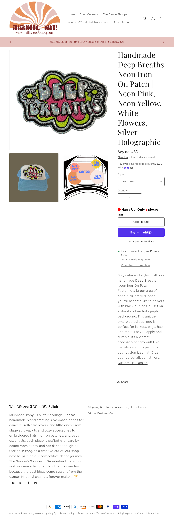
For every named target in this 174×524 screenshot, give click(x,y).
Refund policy (67, 513)
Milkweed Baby (26, 513)
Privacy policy (85, 513)
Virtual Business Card (101, 413)
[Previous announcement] (10, 41)
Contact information (148, 513)
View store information (135, 265)
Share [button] (124, 381)
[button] (89, 14)
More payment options (141, 241)
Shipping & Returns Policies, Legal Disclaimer (117, 407)
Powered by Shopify (45, 513)
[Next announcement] (164, 41)
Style (121, 174)
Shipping (123, 157)
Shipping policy (125, 513)
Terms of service (105, 513)
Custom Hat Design (132, 363)
